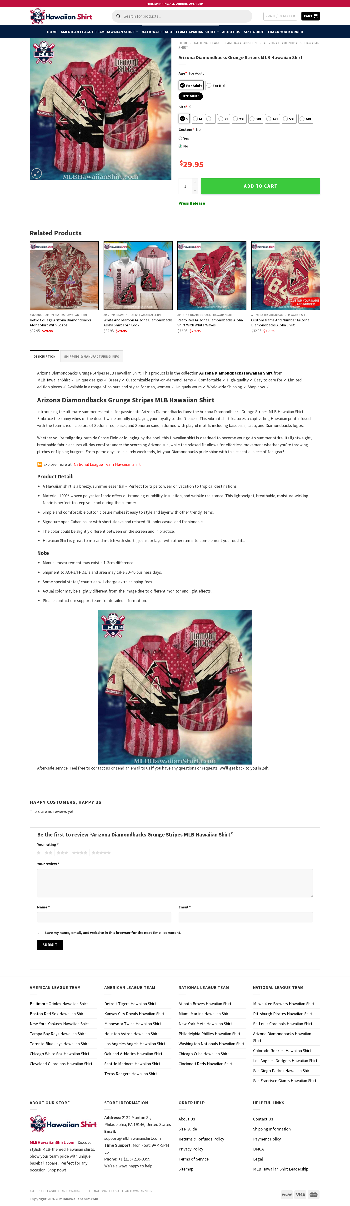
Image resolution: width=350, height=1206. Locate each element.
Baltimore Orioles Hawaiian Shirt (59, 1003)
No (185, 146)
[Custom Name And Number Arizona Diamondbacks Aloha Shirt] (286, 276)
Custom (186, 129)
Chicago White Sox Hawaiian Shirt (59, 1053)
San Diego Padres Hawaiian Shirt (282, 1070)
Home (52, 31)
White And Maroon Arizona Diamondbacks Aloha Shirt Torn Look (138, 322)
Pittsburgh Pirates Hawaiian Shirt (283, 1013)
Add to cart (261, 186)
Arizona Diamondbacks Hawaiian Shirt (282, 1037)
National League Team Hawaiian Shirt (178, 31)
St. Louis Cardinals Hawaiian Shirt (282, 1023)
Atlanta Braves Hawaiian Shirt (205, 1003)
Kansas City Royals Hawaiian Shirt (134, 1013)
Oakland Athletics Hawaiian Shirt (133, 1053)
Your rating (48, 844)
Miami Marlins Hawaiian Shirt (204, 1013)
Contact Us (263, 1119)
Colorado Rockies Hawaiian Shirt (282, 1050)
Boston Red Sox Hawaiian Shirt (57, 1013)
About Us (231, 31)
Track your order (285, 31)
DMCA (258, 1149)
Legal (258, 1159)
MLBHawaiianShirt (53, 380)
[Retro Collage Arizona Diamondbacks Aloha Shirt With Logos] (64, 276)
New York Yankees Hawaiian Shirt (59, 1023)
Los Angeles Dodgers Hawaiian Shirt (285, 1060)
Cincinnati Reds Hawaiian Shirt (206, 1063)
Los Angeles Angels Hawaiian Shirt (134, 1043)
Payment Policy (267, 1139)
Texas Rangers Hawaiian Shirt (130, 1073)
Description (44, 356)
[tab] (44, 356)
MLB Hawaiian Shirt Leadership (280, 1169)
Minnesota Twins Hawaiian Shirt (132, 1023)
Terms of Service (194, 1159)
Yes (186, 138)
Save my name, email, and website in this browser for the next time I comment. (113, 932)
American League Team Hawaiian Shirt (98, 31)
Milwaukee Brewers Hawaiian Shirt (284, 1003)
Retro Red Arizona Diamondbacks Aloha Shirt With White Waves (210, 322)
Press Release (192, 203)
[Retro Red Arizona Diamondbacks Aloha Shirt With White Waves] (212, 276)
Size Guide (254, 31)
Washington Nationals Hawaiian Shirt (212, 1043)
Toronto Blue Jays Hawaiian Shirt (59, 1043)
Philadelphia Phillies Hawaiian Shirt (209, 1033)
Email (185, 907)
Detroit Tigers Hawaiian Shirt (130, 1003)
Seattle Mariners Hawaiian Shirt (132, 1063)
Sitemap (186, 1169)
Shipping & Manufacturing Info (91, 356)
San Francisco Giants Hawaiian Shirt (284, 1080)
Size (183, 106)
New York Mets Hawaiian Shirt (205, 1023)
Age (183, 73)
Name (43, 907)
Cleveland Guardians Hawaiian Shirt (61, 1063)
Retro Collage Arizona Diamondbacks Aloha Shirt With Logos (60, 322)
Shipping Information (272, 1129)
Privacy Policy (191, 1149)
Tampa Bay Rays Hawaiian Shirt (58, 1033)
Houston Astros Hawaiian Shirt (131, 1033)
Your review (48, 863)
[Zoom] (36, 173)
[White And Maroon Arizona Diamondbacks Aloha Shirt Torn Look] (138, 276)
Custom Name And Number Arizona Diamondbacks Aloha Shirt (280, 322)
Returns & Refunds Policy (201, 1139)
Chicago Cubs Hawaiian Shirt (204, 1053)
